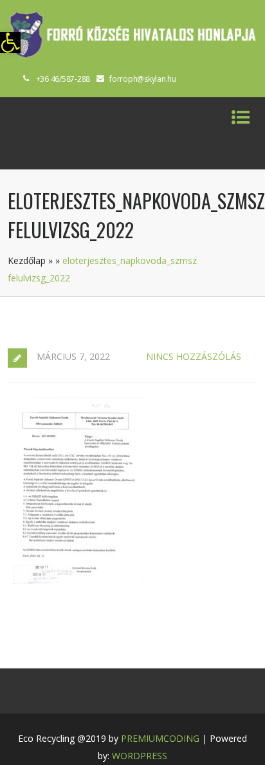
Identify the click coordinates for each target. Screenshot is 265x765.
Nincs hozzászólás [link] (193, 356)
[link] (10, 42)
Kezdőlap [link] (27, 260)
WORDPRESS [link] (139, 756)
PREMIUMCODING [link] (160, 738)
